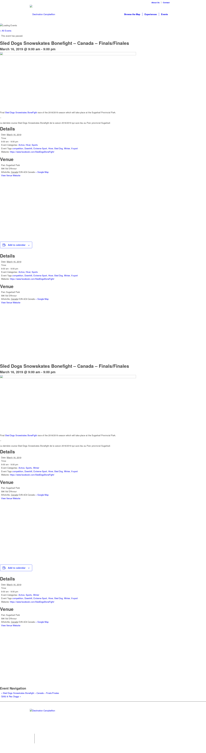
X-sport (74, 148)
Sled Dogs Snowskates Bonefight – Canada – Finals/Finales (30, 693)
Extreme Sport (40, 148)
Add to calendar (16, 244)
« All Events (5, 30)
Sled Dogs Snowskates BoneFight (21, 112)
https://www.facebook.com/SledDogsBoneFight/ (32, 151)
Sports (35, 144)
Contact (166, 2)
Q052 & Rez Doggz (11, 696)
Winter (67, 148)
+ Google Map (42, 172)
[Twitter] (32, 736)
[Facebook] (173, 2)
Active (21, 144)
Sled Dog (58, 148)
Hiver (28, 144)
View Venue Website (10, 175)
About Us (155, 2)
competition (17, 148)
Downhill (28, 148)
